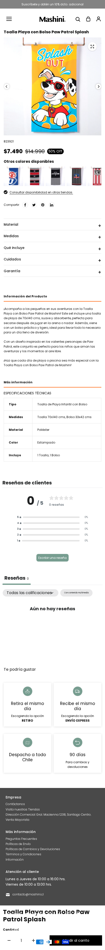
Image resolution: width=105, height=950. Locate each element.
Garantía (12, 271)
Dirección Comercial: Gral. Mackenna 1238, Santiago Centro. (48, 814)
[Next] (98, 86)
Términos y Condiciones (23, 854)
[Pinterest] (43, 205)
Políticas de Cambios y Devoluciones (33, 849)
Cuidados (12, 259)
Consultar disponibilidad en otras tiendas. (41, 192)
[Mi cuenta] (98, 19)
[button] (52, 517)
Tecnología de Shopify (76, 929)
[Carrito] (88, 19)
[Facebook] (25, 205)
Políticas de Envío (18, 844)
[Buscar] (78, 19)
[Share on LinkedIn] (51, 205)
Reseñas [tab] (16, 578)
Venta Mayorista (17, 820)
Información (15, 859)
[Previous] (7, 86)
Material (11, 224)
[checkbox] (76, 592)
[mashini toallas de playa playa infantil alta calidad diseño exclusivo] (92, 46)
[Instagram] (68, 914)
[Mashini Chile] (52, 19)
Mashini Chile (49, 929)
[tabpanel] (52, 625)
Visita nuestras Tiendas (23, 809)
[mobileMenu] (9, 18)
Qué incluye (14, 247)
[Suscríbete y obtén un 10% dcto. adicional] (52, 4)
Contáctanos (15, 804)
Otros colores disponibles (29, 161)
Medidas (11, 236)
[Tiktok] (77, 914)
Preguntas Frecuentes (21, 839)
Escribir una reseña (52, 558)
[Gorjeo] (34, 205)
